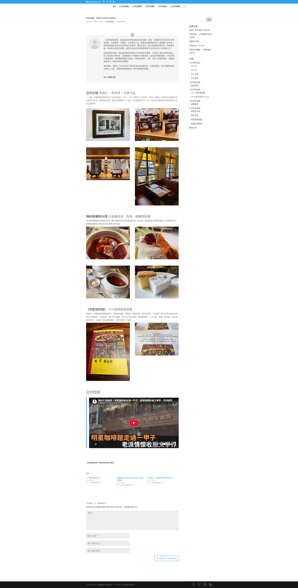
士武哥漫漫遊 (149, 6)
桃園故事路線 (196, 119)
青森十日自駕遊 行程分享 (199, 30)
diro (90, 21)
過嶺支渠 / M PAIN (197, 45)
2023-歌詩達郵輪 (198, 92)
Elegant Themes (104, 584)
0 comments (120, 21)
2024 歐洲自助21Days (200, 97)
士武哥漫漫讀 (137, 6)
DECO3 (194, 70)
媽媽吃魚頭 (193, 41)
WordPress (130, 584)
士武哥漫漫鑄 (175, 6)
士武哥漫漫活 (162, 6)
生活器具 (194, 78)
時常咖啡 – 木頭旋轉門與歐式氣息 (159, 478)
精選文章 (193, 127)
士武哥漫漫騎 (124, 6)
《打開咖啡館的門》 (93, 478)
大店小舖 (194, 74)
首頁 (114, 6)
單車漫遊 (194, 115)
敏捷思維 (194, 85)
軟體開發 (194, 104)
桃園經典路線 (196, 123)
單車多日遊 (195, 111)
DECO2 (194, 66)
